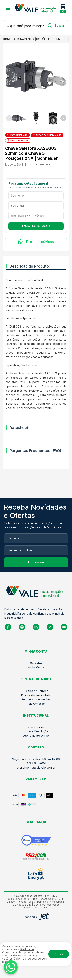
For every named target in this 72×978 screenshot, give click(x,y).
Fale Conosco (36, 703)
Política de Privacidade (36, 695)
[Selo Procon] (36, 857)
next (63, 118)
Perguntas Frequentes (36, 699)
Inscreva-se (36, 562)
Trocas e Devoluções (36, 731)
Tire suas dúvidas (40, 242)
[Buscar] (56, 25)
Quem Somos (35, 727)
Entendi (58, 954)
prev (9, 118)
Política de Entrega (36, 690)
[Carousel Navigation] (36, 118)
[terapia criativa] (36, 8)
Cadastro (36, 663)
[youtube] (64, 627)
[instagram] (22, 627)
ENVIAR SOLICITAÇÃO (36, 226)
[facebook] (8, 627)
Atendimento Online (36, 735)
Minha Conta (36, 667)
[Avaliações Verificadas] (36, 840)
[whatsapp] (50, 627)
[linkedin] (36, 627)
